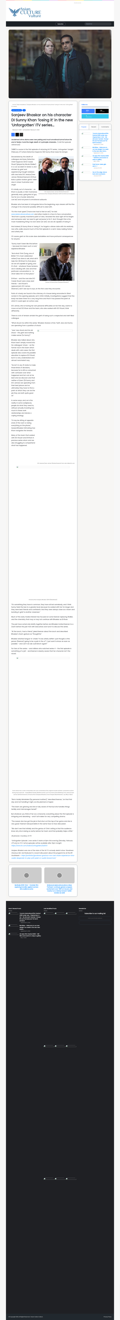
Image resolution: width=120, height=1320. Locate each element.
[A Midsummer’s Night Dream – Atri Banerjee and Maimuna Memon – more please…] (60, 1181)
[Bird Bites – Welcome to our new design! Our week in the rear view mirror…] (86, 150)
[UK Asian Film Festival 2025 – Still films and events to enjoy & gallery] (86, 158)
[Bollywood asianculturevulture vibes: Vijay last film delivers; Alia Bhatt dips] (60, 1048)
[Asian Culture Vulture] (25, 12)
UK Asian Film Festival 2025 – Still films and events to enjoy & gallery (101, 157)
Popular (83, 127)
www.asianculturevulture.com (22, 214)
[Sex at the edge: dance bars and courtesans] (86, 174)
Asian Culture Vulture (37, 1317)
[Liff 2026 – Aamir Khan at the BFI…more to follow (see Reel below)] (49, 1181)
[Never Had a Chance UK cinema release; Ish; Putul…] (49, 1111)
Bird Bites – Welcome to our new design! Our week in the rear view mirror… (100, 149)
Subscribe (60, 24)
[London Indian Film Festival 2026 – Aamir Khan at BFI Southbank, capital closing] (71, 1244)
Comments (105, 127)
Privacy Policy (107, 1317)
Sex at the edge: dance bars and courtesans (100, 173)
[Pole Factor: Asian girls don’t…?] (86, 166)
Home (14, 104)
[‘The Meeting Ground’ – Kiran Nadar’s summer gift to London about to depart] (71, 978)
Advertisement (77, 3)
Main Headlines (21, 104)
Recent (93, 127)
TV (24, 110)
